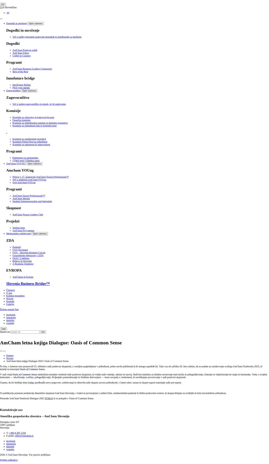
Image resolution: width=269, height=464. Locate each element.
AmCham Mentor (21, 198)
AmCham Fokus (20, 53)
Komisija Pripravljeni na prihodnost (29, 141)
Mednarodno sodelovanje (18, 233)
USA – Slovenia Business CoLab (28, 252)
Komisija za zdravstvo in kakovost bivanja (33, 117)
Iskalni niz (5, 332)
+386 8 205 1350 (17, 433)
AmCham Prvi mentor (23, 230)
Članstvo (10, 290)
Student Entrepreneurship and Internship (32, 201)
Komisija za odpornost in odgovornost (31, 144)
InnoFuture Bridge (21, 85)
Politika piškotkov (9, 460)
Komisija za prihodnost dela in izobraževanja (34, 125)
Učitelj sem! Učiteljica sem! (26, 160)
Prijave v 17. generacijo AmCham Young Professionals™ (40, 177)
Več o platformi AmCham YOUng (29, 179)
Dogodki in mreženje (16, 23)
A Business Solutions (22, 264)
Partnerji (16, 247)
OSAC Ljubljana (20, 258)
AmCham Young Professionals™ (28, 195)
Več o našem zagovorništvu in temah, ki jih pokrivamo (39, 104)
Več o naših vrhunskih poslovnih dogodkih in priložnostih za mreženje (46, 37)
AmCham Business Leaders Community (32, 69)
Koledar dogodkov (15, 295)
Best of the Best (20, 71)
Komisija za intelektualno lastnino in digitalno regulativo (40, 123)
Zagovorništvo (13, 90)
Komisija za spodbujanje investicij (29, 139)
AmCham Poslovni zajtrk (24, 50)
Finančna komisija (21, 120)
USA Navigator (20, 250)
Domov (10, 355)
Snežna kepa (18, 227)
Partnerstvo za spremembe (25, 157)
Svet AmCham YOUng (23, 182)
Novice (9, 298)
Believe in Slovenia (22, 261)
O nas (9, 293)
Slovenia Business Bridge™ (28, 284)
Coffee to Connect (21, 55)
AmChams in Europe (22, 277)
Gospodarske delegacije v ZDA (28, 255)
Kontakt (10, 301)
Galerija (10, 304)
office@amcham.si (24, 435)
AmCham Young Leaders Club (27, 214)
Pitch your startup (21, 87)
